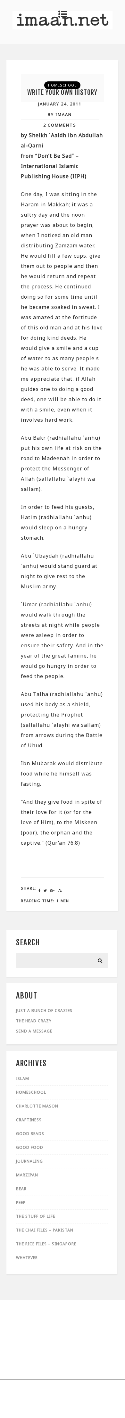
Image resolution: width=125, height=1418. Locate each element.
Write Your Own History (62, 92)
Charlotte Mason (37, 1106)
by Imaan (60, 114)
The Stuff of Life (35, 1216)
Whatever (27, 1257)
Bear (21, 1188)
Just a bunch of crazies (44, 1010)
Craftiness (29, 1120)
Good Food (29, 1147)
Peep (21, 1202)
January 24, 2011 (59, 104)
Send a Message (34, 1031)
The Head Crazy (34, 1021)
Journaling (29, 1161)
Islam (22, 1078)
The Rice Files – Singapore (46, 1244)
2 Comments (59, 125)
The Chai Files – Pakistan (44, 1230)
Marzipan (27, 1175)
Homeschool (62, 85)
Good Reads (30, 1133)
